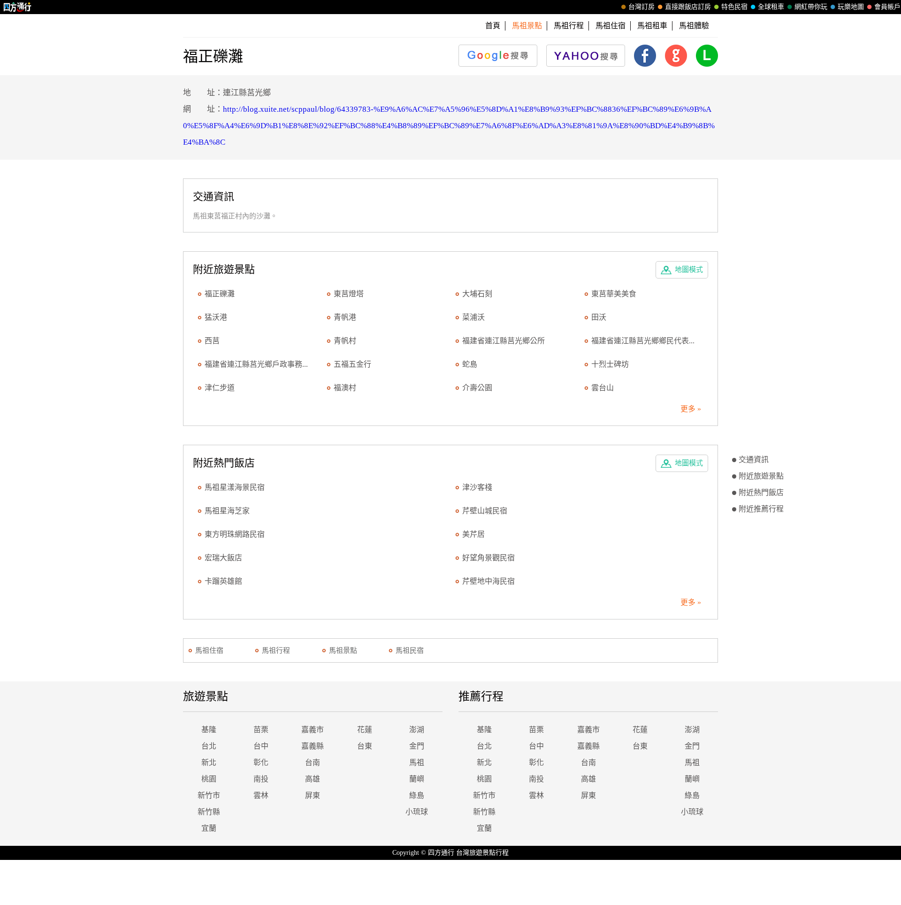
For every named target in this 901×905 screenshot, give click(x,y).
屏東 (312, 795)
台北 (208, 746)
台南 (312, 762)
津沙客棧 (477, 487)
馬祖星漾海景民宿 (235, 487)
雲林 (260, 795)
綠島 (416, 795)
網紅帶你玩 (810, 6)
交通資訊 (754, 460)
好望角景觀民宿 (488, 558)
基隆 (208, 730)
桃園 (208, 779)
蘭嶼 (416, 779)
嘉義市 (312, 730)
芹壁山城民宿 (484, 511)
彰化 (260, 762)
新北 (208, 762)
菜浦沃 (473, 317)
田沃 (598, 317)
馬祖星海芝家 (227, 511)
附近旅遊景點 (761, 476)
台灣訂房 (641, 6)
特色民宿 (734, 6)
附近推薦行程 (761, 509)
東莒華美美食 (613, 294)
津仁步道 (220, 388)
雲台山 (602, 388)
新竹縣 (209, 812)
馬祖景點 (343, 650)
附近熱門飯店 (761, 492)
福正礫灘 (220, 294)
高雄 (312, 779)
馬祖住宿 (611, 26)
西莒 (212, 341)
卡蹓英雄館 (223, 581)
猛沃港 (216, 317)
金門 (416, 746)
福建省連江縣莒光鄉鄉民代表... (643, 341)
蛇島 (469, 364)
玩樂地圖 (851, 6)
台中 (260, 746)
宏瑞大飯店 (223, 558)
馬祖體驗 (694, 26)
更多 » (690, 409)
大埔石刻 (477, 294)
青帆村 (345, 341)
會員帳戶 (887, 6)
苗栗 (260, 730)
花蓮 (364, 730)
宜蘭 (208, 828)
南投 (260, 779)
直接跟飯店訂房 (688, 6)
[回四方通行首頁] (17, 7)
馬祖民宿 (410, 650)
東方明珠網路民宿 (235, 534)
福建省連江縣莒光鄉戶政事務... (256, 364)
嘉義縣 (312, 746)
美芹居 (473, 534)
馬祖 (416, 762)
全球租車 (771, 6)
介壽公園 (477, 388)
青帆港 (345, 317)
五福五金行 (352, 364)
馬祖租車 (652, 26)
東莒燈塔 (349, 294)
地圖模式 (689, 269)
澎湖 (416, 730)
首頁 (492, 26)
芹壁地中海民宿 (488, 581)
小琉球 (416, 812)
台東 (364, 746)
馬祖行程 (569, 26)
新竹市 (209, 795)
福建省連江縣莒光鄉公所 (503, 341)
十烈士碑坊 (610, 364)
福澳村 (345, 388)
